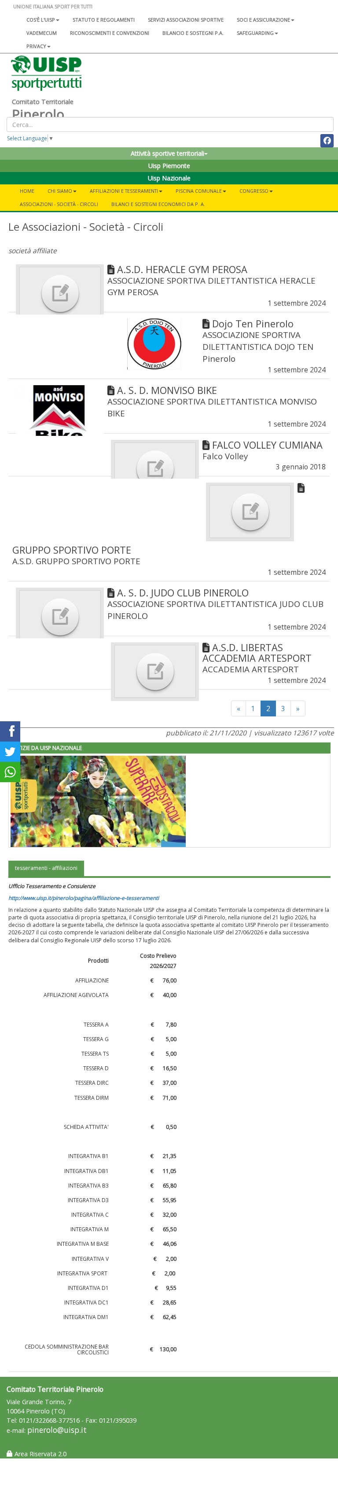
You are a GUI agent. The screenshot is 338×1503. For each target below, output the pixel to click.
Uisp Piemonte (169, 165)
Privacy (36, 46)
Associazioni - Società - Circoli (59, 204)
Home (27, 190)
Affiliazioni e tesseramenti (124, 190)
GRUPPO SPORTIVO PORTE (71, 549)
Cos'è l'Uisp (40, 19)
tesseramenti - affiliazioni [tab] (46, 868)
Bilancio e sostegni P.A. (193, 33)
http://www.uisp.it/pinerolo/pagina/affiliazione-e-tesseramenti (83, 898)
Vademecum (41, 33)
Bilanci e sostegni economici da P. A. (158, 204)
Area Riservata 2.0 (39, 1454)
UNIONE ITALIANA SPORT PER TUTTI (52, 6)
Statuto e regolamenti (104, 19)
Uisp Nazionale (169, 178)
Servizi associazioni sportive (186, 19)
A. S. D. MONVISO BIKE (167, 390)
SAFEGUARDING (255, 33)
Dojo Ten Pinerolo (253, 323)
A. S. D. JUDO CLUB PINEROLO (183, 592)
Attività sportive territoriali (167, 153)
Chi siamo (60, 190)
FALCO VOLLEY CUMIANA (267, 445)
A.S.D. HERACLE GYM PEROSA (182, 269)
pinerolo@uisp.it (57, 1430)
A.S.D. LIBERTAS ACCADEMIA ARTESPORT (257, 652)
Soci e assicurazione (263, 19)
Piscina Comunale (199, 190)
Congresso (253, 190)
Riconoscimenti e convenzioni (109, 33)
